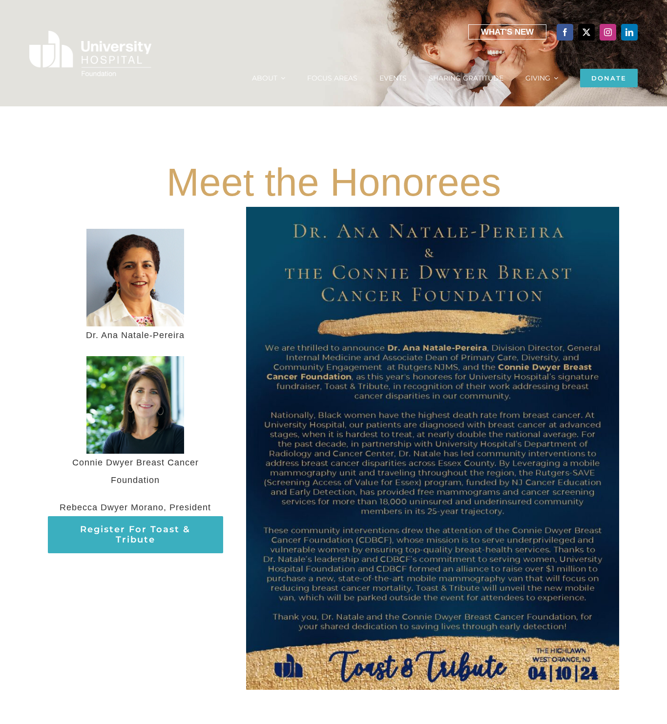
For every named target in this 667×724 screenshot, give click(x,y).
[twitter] (586, 32)
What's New (507, 32)
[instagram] (608, 32)
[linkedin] (629, 32)
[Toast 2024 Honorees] (432, 211)
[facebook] (565, 32)
